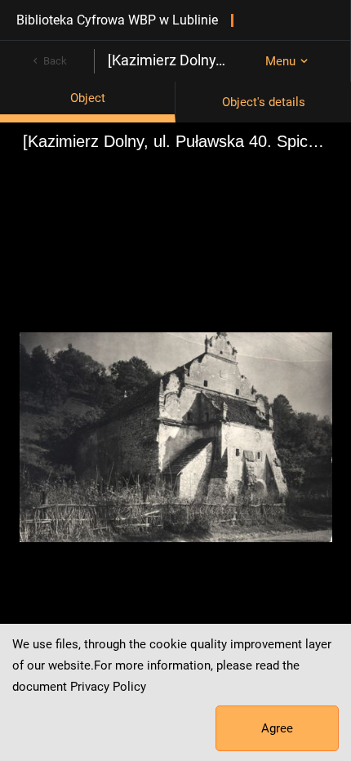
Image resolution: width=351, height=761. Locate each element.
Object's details (263, 102)
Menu (280, 61)
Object (87, 98)
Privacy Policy (108, 686)
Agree (277, 728)
